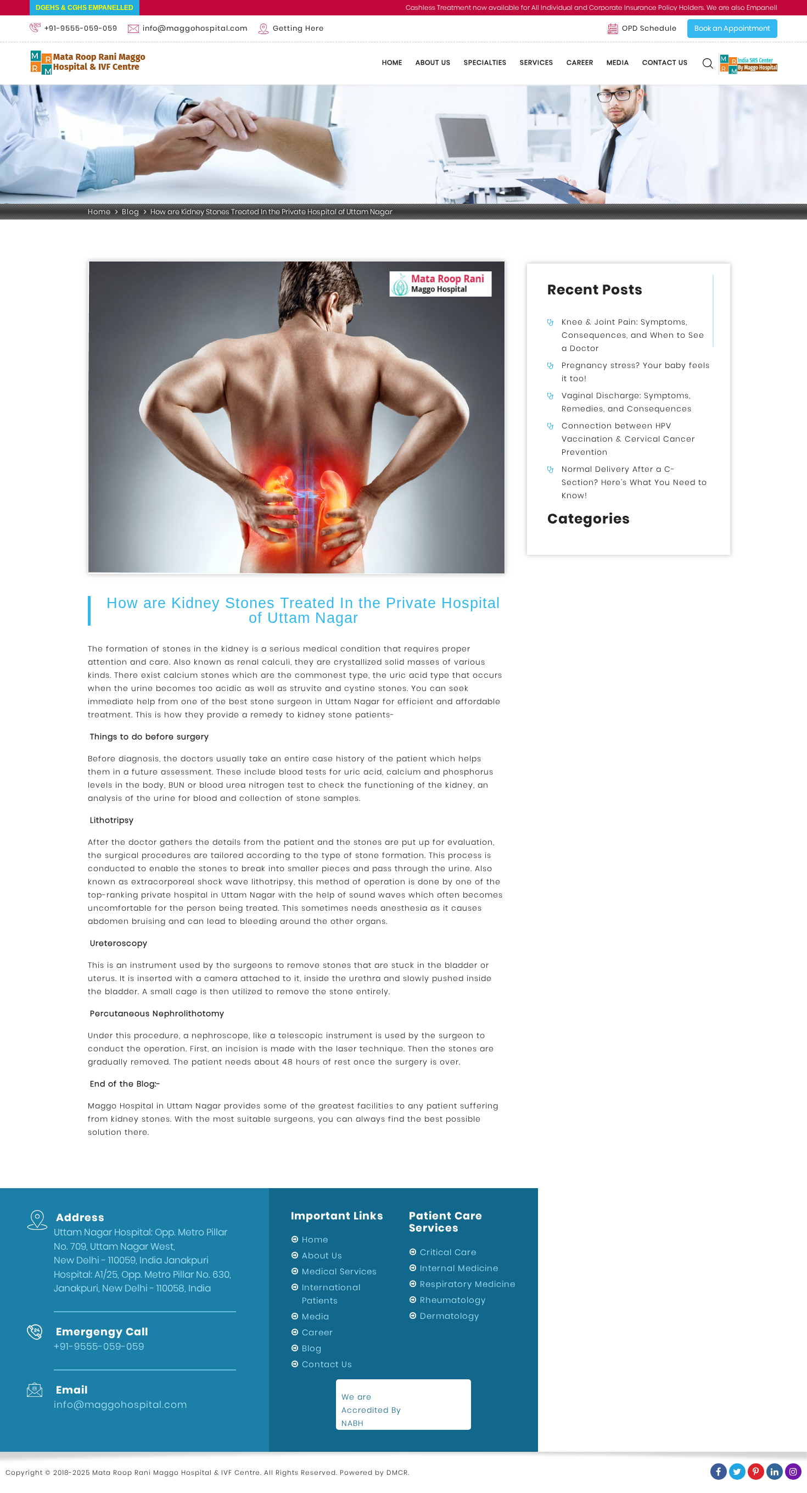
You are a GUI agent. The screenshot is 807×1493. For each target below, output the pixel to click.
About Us (433, 62)
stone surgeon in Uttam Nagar (315, 701)
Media (618, 62)
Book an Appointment (732, 28)
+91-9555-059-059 (80, 28)
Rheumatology (453, 1300)
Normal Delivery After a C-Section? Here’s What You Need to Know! (634, 482)
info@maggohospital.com (195, 28)
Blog (130, 212)
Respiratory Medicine (467, 1284)
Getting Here (298, 28)
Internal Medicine (459, 1268)
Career (580, 62)
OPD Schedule (649, 28)
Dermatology (449, 1316)
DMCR (397, 1472)
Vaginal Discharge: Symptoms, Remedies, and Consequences (627, 402)
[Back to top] (793, 1448)
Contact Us (665, 62)
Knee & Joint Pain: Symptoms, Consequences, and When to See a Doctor (633, 335)
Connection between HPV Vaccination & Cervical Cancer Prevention (628, 439)
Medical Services (339, 1271)
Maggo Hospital (121, 1105)
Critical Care (448, 1252)
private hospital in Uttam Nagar (208, 894)
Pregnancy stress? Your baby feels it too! (636, 372)
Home (392, 62)
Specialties (485, 62)
